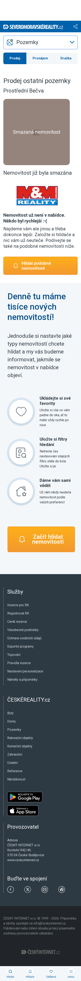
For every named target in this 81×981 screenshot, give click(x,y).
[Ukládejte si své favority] (21, 412)
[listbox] (40, 42)
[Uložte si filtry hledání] (21, 453)
